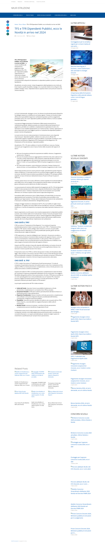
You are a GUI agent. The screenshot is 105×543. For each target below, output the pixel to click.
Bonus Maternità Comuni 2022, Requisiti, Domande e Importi (55, 404)
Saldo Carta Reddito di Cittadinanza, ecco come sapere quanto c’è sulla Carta (37, 404)
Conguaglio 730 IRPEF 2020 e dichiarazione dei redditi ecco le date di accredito (38, 384)
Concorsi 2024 (17, 15)
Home (16, 24)
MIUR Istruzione (20, 8)
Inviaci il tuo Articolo (40, 1)
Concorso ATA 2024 (60, 15)
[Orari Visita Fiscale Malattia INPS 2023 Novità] (22, 396)
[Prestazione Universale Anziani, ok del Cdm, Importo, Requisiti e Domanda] (55, 376)
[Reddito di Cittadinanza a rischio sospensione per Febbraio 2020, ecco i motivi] (22, 376)
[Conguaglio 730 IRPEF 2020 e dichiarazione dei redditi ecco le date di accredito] (38, 376)
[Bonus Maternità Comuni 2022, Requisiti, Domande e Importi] (55, 396)
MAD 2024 (73, 15)
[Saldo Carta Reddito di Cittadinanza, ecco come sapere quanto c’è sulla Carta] (38, 396)
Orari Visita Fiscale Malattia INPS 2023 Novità (22, 403)
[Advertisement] (39, 48)
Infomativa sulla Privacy (29, 1)
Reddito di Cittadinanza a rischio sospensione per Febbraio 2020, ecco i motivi (22, 383)
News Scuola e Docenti (44, 15)
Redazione (20, 1)
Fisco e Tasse (30, 15)
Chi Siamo (13, 1)
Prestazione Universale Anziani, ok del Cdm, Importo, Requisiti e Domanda (54, 385)
